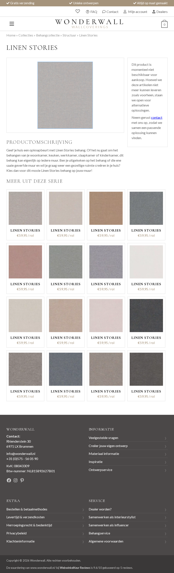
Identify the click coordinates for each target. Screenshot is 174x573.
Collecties (25, 35)
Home (10, 35)
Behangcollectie (48, 35)
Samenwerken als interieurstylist (112, 517)
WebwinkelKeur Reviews (75, 567)
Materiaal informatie (104, 453)
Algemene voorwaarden (106, 541)
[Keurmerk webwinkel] (58, 481)
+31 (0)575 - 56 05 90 (22, 459)
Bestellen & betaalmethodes (26, 509)
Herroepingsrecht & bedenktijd (29, 525)
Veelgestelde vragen (103, 438)
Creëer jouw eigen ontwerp (108, 446)
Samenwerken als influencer (109, 525)
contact (156, 117)
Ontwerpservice (100, 470)
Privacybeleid (16, 533)
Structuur (69, 35)
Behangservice (99, 533)
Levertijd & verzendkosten (25, 517)
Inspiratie (95, 462)
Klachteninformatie (20, 541)
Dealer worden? (100, 509)
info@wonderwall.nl (20, 453)
